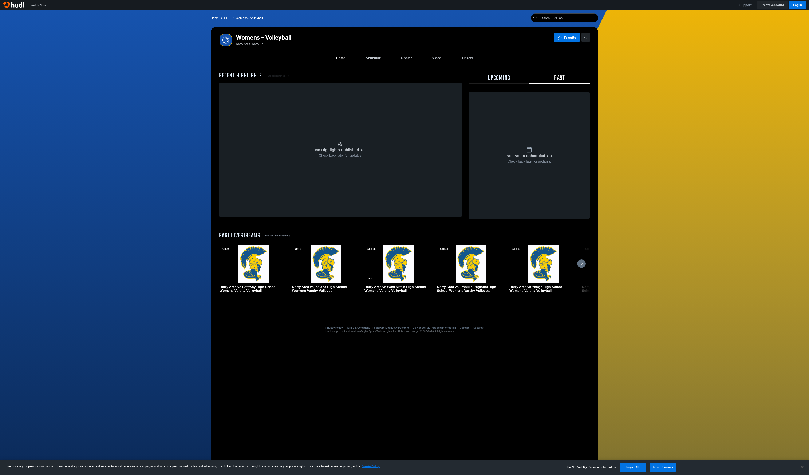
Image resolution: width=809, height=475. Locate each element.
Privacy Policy (334, 327)
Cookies (465, 327)
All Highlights (276, 75)
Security (478, 327)
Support (745, 5)
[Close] (802, 467)
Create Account (772, 5)
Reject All (632, 467)
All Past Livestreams (276, 235)
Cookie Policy (371, 466)
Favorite (570, 37)
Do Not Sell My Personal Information (434, 327)
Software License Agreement (391, 327)
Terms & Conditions (358, 327)
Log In (797, 5)
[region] (404, 467)
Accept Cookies (662, 467)
